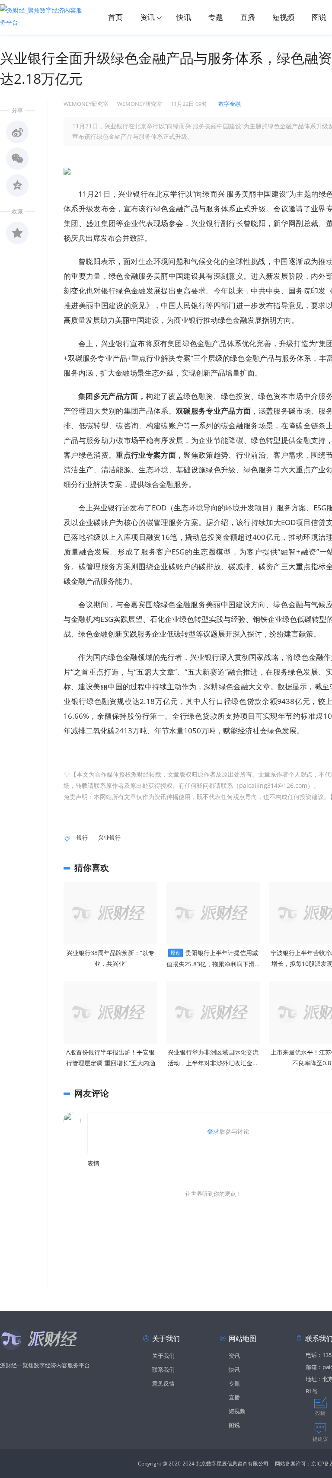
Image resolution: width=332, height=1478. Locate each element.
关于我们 (163, 1356)
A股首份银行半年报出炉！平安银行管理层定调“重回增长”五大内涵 (110, 1057)
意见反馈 (163, 1383)
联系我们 (163, 1369)
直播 (247, 17)
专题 (215, 17)
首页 (115, 17)
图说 (234, 1425)
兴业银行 (109, 837)
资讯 (147, 17)
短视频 (283, 17)
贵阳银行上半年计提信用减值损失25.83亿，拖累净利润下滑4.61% (213, 959)
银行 (82, 837)
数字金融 (229, 104)
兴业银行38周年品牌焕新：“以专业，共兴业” (110, 958)
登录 (213, 1131)
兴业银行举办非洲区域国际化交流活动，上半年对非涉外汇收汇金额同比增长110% (213, 1058)
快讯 (183, 17)
